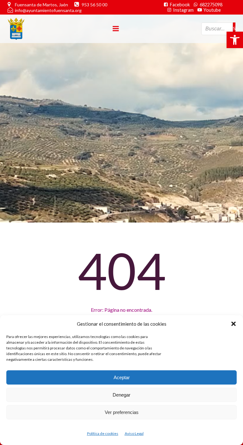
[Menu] (115, 28)
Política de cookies (102, 433)
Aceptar (122, 377)
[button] (235, 40)
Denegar (121, 395)
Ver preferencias (122, 412)
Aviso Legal (134, 433)
